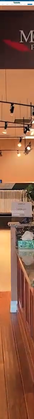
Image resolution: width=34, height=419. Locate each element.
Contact (25, 4)
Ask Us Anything (30, 4)
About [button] (16, 4)
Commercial (12, 4)
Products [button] (3, 4)
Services (7, 4)
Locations (20, 4)
